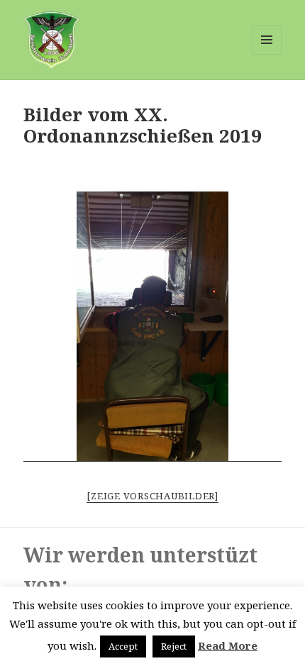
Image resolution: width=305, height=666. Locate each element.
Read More (227, 645)
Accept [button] (123, 646)
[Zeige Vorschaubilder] (152, 495)
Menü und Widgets (267, 54)
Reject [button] (174, 646)
